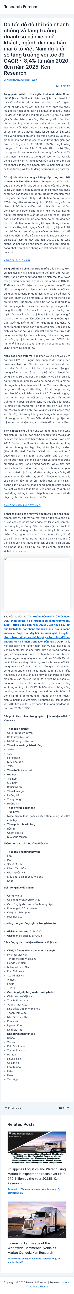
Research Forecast (21, 6)
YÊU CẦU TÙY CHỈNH (17, 260)
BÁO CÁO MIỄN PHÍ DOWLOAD (22, 505)
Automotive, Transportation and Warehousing (32, 1189)
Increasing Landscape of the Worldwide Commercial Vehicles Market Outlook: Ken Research (32, 1248)
